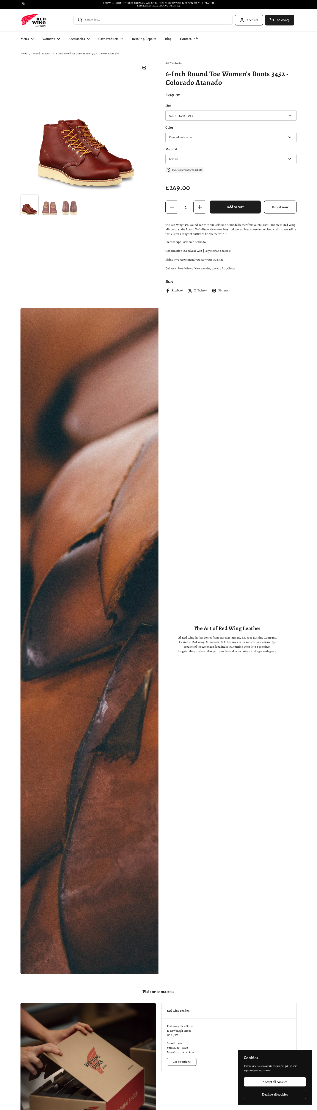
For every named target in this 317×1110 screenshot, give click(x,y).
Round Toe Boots (41, 53)
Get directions (182, 1062)
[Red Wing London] (33, 20)
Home (23, 53)
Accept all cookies (275, 1082)
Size (168, 105)
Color (169, 127)
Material (171, 149)
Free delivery (185, 268)
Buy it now (280, 207)
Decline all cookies (275, 1094)
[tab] (229, 1010)
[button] (279, 20)
